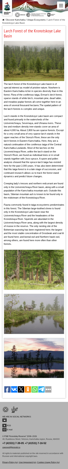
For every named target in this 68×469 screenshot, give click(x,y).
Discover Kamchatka (15, 20)
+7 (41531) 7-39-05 (13, 443)
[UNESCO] (20, 14)
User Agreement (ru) (27, 462)
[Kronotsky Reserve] (7, 8)
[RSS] (4, 425)
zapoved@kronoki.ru (11, 447)
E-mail (9, 430)
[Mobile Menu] (61, 6)
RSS (9, 425)
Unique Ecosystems (36, 20)
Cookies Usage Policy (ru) (48, 462)
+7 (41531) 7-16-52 (35, 443)
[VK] (4, 420)
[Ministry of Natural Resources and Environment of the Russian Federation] (36, 14)
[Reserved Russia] (51, 14)
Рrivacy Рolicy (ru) (10, 462)
